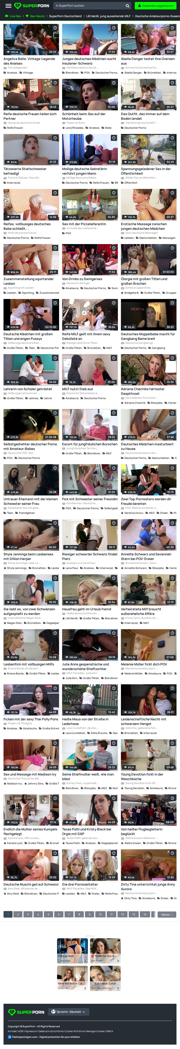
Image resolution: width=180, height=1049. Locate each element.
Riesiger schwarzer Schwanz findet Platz (90, 556)
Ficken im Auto (75, 123)
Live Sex (15, 16)
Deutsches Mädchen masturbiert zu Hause (147, 446)
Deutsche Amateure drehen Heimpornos (142, 453)
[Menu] (8, 6)
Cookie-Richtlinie (75, 1031)
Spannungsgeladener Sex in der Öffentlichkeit (146, 171)
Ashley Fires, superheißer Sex (83, 783)
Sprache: (69, 1012)
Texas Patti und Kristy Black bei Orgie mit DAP (86, 831)
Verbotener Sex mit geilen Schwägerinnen (24, 508)
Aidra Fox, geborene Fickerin (142, 728)
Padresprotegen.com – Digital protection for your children (46, 1036)
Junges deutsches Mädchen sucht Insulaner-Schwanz (89, 61)
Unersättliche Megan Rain (24, 618)
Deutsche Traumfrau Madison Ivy (24, 778)
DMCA (109, 1031)
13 (133, 914)
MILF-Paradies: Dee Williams (83, 888)
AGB (20, 1031)
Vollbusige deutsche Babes (24, 343)
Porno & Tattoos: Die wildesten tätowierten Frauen (24, 177)
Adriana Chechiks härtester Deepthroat (143, 391)
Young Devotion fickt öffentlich (142, 783)
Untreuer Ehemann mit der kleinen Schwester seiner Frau (31, 501)
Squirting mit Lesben (20, 288)
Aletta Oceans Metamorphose (142, 838)
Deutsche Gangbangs (139, 343)
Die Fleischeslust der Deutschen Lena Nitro (83, 67)
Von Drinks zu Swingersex (82, 279)
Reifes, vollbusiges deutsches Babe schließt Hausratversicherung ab (27, 226)
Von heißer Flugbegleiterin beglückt (141, 831)
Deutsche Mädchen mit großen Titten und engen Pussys (28, 336)
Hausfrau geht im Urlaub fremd (86, 609)
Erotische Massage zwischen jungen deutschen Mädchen (144, 226)
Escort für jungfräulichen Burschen (89, 444)
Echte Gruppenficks (138, 288)
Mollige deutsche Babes (81, 177)
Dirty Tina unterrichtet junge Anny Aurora (148, 886)
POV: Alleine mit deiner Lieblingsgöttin (142, 508)
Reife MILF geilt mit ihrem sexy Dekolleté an (86, 336)
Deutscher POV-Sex (20, 453)
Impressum (31, 1031)
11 (111, 914)
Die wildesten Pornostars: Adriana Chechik (142, 398)
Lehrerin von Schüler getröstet (28, 389)
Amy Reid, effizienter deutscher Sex (24, 888)
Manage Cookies (95, 1031)
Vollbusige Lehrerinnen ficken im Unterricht (24, 393)
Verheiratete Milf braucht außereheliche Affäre (141, 611)
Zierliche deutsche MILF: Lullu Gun (142, 123)
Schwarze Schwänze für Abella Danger (142, 67)
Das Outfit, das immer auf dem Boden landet (145, 116)
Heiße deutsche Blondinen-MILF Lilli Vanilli (83, 613)
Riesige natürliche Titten (82, 343)
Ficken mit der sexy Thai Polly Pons (31, 719)
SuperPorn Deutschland (65, 16)
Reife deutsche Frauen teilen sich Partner (30, 116)
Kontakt (12, 1031)
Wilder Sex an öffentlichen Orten (142, 177)
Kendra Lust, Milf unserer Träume (24, 838)
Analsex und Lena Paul (80, 563)
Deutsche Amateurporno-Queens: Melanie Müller (142, 668)
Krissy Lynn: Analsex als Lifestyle (142, 618)
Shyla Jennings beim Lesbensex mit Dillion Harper (28, 556)
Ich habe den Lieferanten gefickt (83, 228)
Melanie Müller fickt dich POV (144, 664)
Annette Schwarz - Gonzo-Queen (142, 563)
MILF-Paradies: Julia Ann (81, 673)
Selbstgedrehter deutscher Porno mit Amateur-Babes (30, 446)
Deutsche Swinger (78, 283)
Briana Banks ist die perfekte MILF (24, 668)
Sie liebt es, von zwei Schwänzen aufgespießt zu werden (29, 611)
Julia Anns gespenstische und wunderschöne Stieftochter (85, 666)
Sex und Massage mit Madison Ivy (30, 774)
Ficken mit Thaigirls (19, 723)
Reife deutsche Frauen (22, 233)
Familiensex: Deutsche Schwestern (83, 503)
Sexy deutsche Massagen (141, 233)
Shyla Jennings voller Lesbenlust (24, 563)
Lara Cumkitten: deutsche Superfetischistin (83, 728)
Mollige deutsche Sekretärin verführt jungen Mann (84, 171)
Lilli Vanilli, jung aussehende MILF (108, 16)
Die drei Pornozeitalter (80, 884)
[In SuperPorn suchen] (127, 5)
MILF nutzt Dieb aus (77, 389)
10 (100, 914)
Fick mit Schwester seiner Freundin (90, 499)
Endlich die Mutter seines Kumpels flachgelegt (30, 831)
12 (122, 914)
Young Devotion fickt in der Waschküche (142, 776)
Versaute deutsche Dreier (23, 123)
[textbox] (88, 5)
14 (145, 914)
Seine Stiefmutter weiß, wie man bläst (88, 776)
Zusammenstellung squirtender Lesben (29, 281)
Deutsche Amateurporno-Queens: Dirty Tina (142, 893)
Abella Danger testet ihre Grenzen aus (148, 61)
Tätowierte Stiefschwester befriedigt (25, 171)
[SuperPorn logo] (31, 6)
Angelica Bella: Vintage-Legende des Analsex (29, 61)
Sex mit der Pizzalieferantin (84, 224)
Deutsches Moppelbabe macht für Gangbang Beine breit (148, 336)
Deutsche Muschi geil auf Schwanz (31, 884)
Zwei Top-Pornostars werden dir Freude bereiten (146, 501)
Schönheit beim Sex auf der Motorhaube (84, 116)
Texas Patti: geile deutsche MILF (83, 838)
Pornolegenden (17, 67)
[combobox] (92, 5)
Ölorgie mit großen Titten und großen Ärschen (144, 281)
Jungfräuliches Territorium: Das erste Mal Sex (83, 448)
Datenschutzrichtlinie (51, 1031)
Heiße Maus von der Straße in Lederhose (85, 721)
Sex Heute (37, 16)
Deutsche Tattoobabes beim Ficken (83, 393)
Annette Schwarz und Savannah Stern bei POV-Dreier (146, 556)
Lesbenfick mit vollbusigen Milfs (29, 664)
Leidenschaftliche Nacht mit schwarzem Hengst (143, 721)
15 (156, 914)
